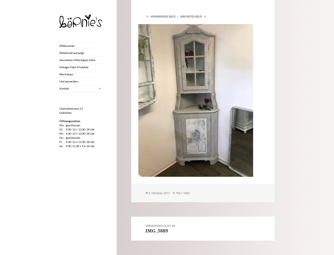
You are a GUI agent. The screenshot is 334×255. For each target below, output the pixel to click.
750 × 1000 (182, 193)
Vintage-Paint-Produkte (73, 67)
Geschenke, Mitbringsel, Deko (77, 60)
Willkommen (67, 45)
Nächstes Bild (191, 16)
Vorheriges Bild (163, 16)
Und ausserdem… (69, 81)
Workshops (66, 74)
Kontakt (64, 88)
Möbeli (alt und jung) (71, 52)
